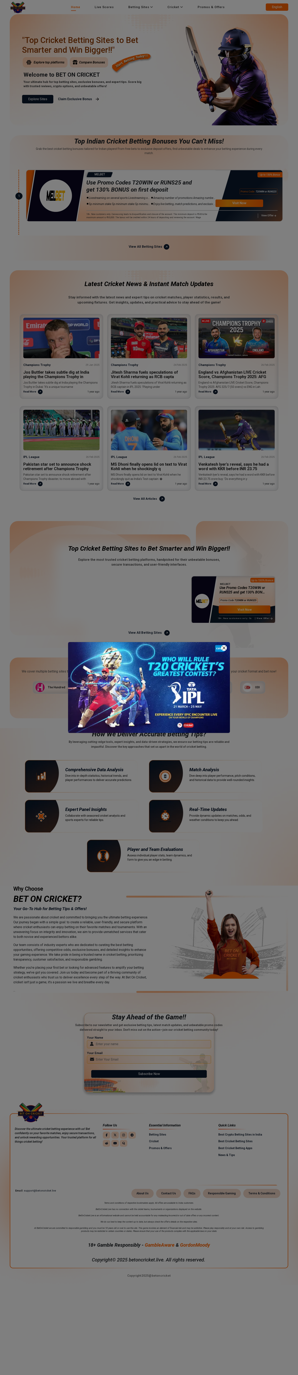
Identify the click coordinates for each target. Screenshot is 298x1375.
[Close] (224, 648)
